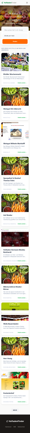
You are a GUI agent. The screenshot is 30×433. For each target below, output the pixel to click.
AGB (14, 426)
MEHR (15, 410)
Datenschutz (21, 426)
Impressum (8, 426)
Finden (15, 41)
